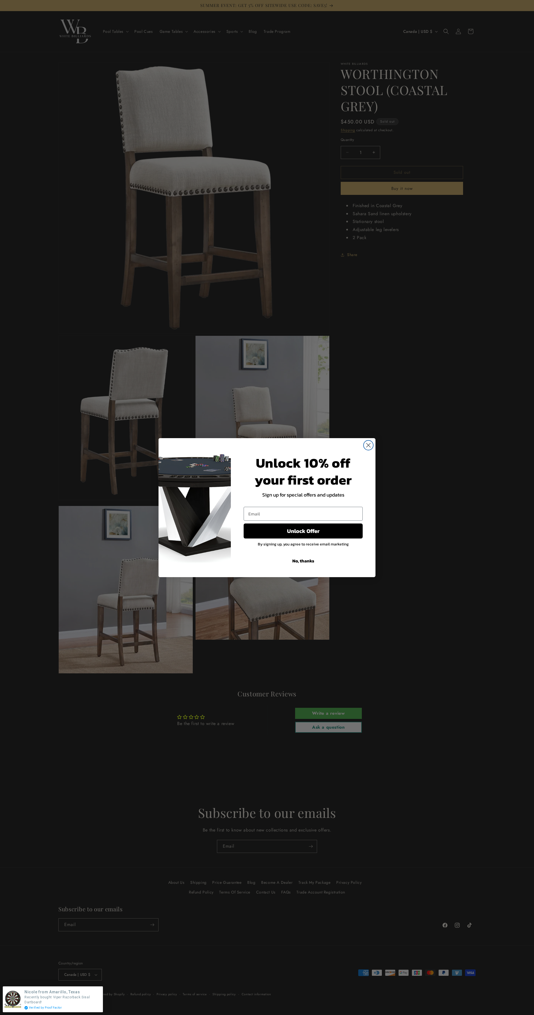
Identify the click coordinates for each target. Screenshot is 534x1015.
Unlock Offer (303, 531)
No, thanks (303, 560)
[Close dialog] (368, 445)
